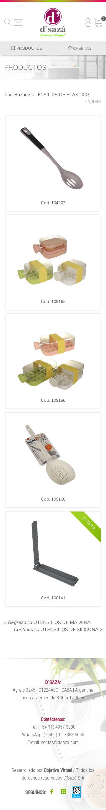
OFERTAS (82, 48)
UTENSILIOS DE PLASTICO (60, 94)
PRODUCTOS (28, 48)
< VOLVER (93, 101)
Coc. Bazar (15, 94)
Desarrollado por (41, 770)
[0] (98, 20)
